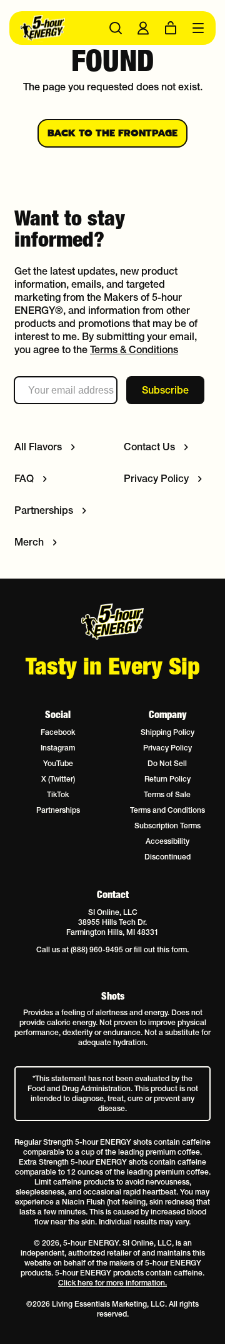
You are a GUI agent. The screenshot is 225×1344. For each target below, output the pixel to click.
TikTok (58, 794)
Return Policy (167, 778)
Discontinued (167, 856)
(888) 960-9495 (97, 949)
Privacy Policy (167, 747)
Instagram (58, 747)
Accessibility (167, 841)
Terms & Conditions (134, 349)
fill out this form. (161, 949)
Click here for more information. (112, 1282)
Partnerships (58, 810)
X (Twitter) (58, 778)
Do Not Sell (167, 763)
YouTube (58, 763)
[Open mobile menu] (198, 28)
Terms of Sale (167, 794)
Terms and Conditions (167, 810)
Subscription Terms (167, 825)
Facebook (58, 732)
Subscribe (165, 390)
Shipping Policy (167, 732)
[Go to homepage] (64, 28)
